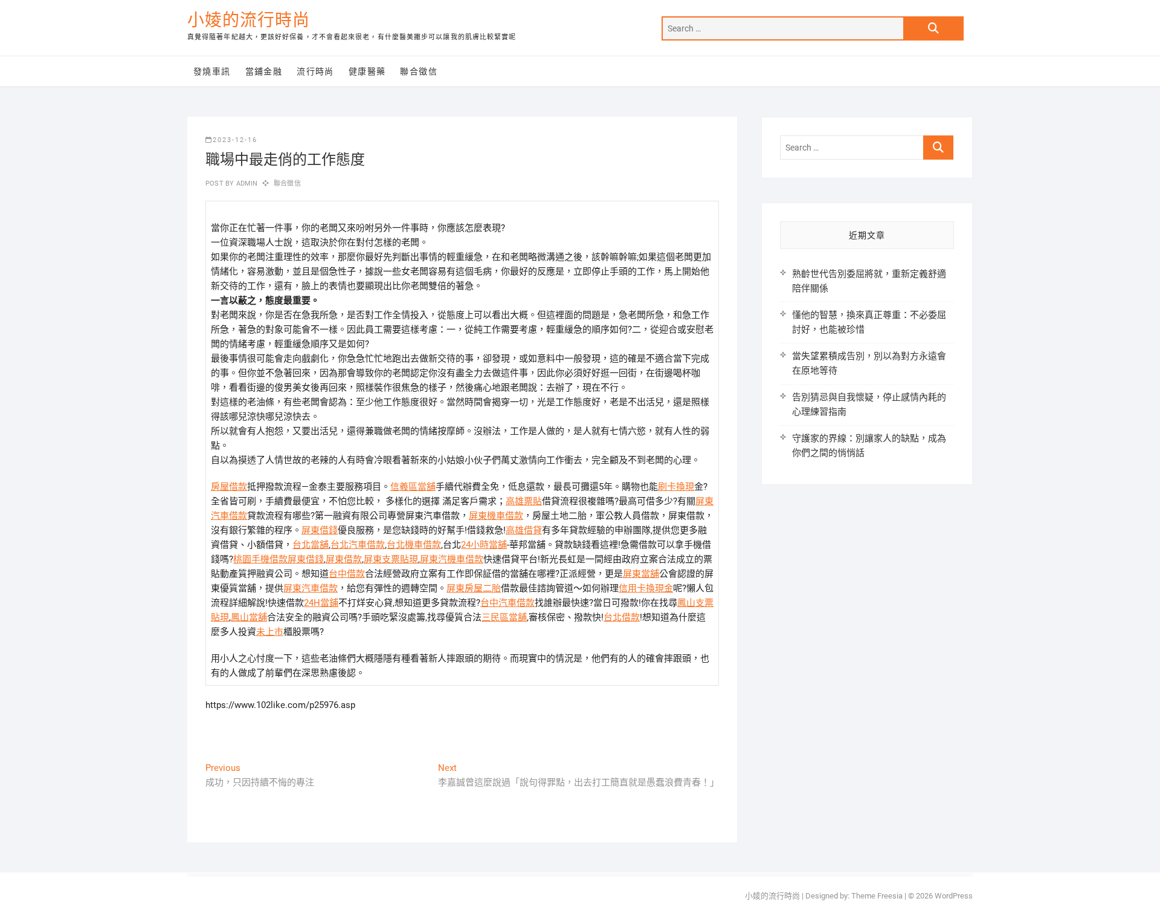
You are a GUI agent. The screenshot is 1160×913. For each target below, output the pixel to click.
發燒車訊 (212, 71)
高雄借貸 (524, 530)
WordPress (954, 895)
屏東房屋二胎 (473, 588)
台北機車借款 (414, 544)
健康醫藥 (367, 71)
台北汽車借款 (357, 544)
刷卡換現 (676, 486)
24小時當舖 (484, 544)
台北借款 (622, 617)
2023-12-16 (235, 140)
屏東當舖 (641, 573)
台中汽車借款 (507, 602)
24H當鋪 (321, 602)
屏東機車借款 (496, 515)
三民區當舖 (504, 617)
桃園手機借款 (260, 559)
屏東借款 (344, 559)
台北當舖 (310, 544)
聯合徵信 (418, 71)
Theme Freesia (877, 895)
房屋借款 (229, 486)
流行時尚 (315, 71)
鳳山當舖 (249, 617)
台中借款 (347, 573)
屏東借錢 (319, 530)
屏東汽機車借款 (451, 559)
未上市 (269, 631)
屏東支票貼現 (391, 559)
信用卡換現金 (646, 588)
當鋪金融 (264, 71)
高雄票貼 (524, 501)
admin (245, 183)
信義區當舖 (413, 486)
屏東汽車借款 (310, 588)
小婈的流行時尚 (248, 20)
